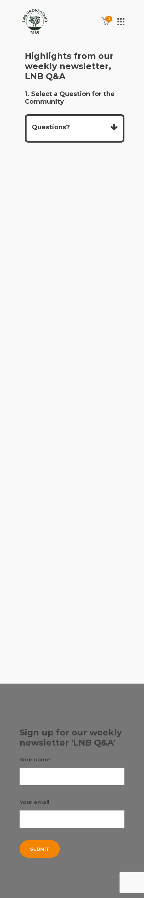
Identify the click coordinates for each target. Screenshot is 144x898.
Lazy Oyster (48, 658)
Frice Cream (72, 641)
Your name (35, 759)
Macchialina (82, 658)
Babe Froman (58, 633)
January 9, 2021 (50, 316)
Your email (34, 802)
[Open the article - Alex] (72, 222)
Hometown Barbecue (60, 649)
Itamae (99, 649)
